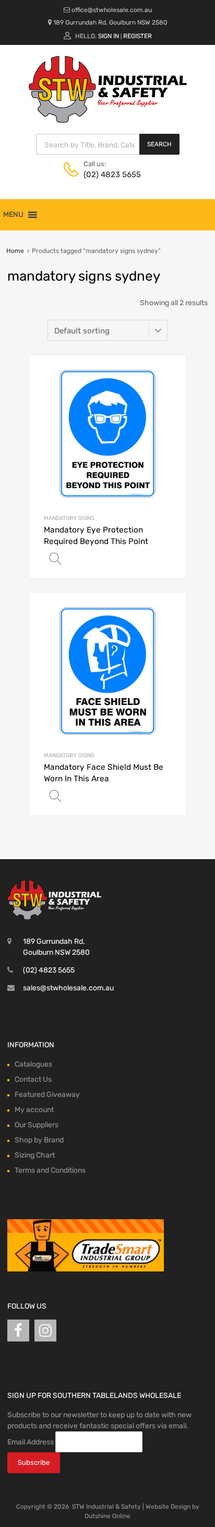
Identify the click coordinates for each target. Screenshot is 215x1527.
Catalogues (33, 1064)
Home (15, 250)
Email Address (30, 1442)
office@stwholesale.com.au (111, 10)
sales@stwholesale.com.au (68, 988)
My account (34, 1109)
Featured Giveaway (47, 1094)
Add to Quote (55, 559)
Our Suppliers (36, 1124)
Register (137, 36)
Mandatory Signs (69, 518)
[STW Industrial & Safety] (108, 120)
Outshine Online (107, 1516)
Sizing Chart (35, 1155)
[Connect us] (18, 1330)
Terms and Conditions (50, 1170)
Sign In (108, 36)
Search (159, 144)
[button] (13, 214)
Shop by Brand (39, 1140)
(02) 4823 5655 (109, 174)
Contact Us (33, 1079)
